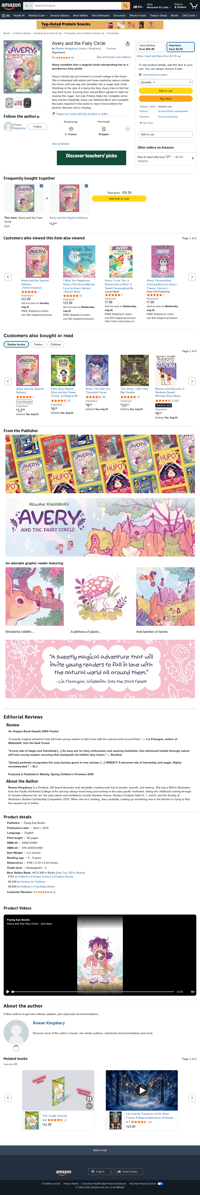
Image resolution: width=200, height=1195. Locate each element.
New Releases (101, 15)
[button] (6, 15)
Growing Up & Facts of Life (48, 33)
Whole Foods (137, 15)
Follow (37, 126)
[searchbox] (77, 6)
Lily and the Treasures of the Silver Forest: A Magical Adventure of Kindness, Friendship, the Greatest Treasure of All (151, 1116)
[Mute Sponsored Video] (89, 1106)
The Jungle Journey (55, 1115)
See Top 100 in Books (70, 872)
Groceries (119, 15)
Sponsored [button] (9, 1064)
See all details (60, 143)
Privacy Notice (71, 1183)
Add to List (147, 134)
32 (69, 400)
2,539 (175, 400)
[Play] (7, 991)
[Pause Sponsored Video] (89, 1099)
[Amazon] (11, 6)
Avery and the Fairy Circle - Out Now (29, 923)
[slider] (93, 991)
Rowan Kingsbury (66, 48)
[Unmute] (193, 991)
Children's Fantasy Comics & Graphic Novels (45, 876)
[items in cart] (193, 6)
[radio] (151, 47)
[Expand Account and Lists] (170, 7)
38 (103, 397)
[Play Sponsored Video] (142, 1090)
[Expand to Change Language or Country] (143, 7)
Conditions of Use (51, 1183)
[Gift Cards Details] (196, 15)
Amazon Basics (59, 15)
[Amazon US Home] (63, 1173)
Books (175, 15)
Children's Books (22, 33)
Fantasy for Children (33, 881)
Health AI (19, 15)
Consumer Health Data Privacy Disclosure (103, 1183)
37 (138, 397)
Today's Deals (158, 15)
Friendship (113, 33)
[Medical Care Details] (46, 15)
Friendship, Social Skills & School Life (84, 33)
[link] (69, 198)
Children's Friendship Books (37, 886)
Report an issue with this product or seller (82, 113)
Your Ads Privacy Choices (142, 1183)
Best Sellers (80, 15)
